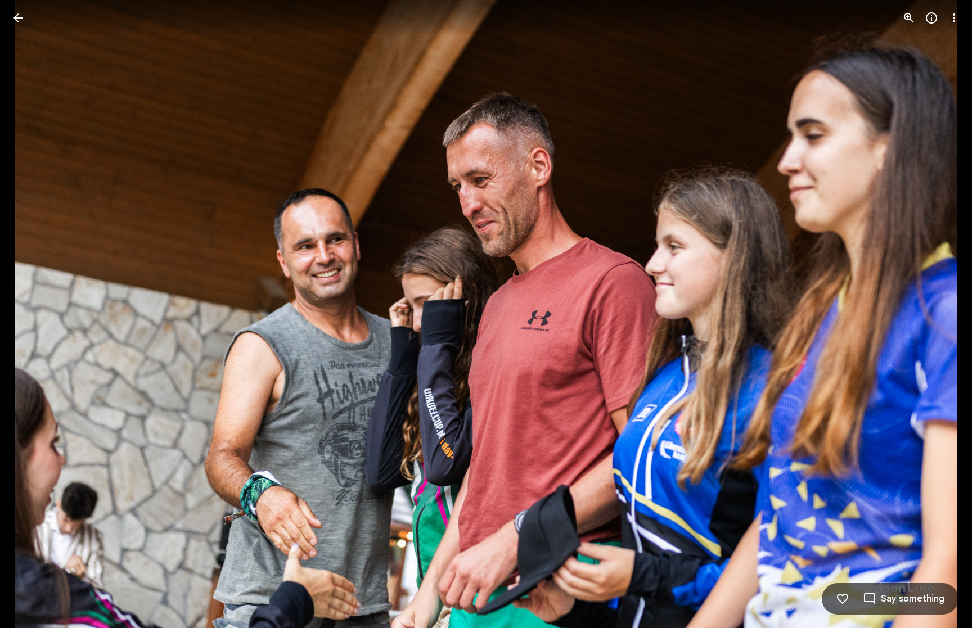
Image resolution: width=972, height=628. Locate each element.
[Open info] (931, 18)
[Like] (842, 599)
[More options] (954, 18)
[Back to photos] (18, 17)
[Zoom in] (909, 18)
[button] (31, 314)
